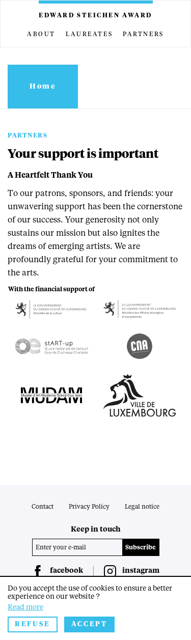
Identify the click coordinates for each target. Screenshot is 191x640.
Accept (89, 624)
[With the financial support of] (52, 309)
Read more (25, 607)
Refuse (32, 624)
